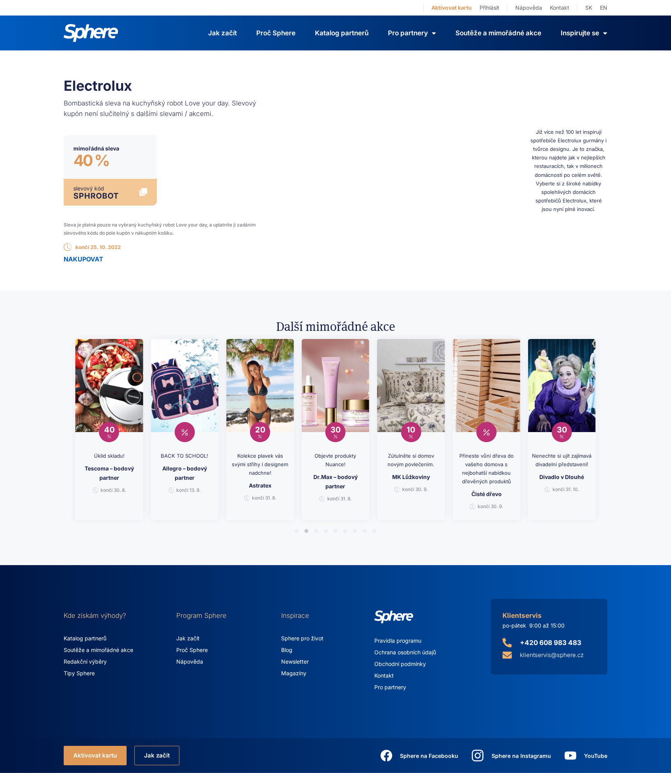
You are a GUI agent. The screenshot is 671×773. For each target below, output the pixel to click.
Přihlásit (489, 7)
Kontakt (559, 7)
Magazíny (293, 673)
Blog (286, 650)
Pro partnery (390, 687)
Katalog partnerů (342, 33)
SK (588, 7)
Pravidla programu (397, 640)
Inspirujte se (580, 33)
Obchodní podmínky (400, 664)
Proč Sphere (276, 33)
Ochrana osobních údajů (405, 652)
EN (603, 7)
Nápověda (528, 7)
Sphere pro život (302, 638)
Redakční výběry (85, 661)
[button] (297, 531)
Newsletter (295, 661)
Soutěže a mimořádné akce (498, 33)
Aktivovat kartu (451, 7)
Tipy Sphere (79, 673)
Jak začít (222, 33)
